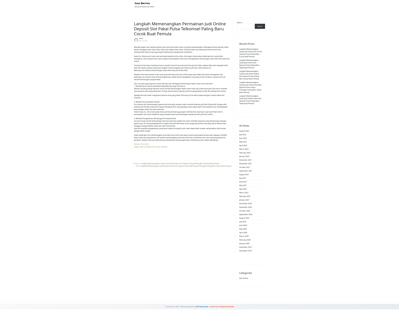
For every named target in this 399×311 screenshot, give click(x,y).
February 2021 (245, 196)
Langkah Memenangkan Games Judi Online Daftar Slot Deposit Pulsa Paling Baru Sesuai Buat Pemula (249, 75)
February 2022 (245, 153)
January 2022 (244, 156)
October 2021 (244, 167)
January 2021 (244, 200)
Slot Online (145, 144)
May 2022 (243, 142)
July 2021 (242, 178)
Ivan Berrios (142, 3)
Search (239, 22)
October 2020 (244, 211)
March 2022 (244, 149)
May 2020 (243, 229)
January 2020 (244, 243)
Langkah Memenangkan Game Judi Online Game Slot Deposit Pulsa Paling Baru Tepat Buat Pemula (250, 100)
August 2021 (244, 174)
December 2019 (245, 247)
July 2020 (242, 222)
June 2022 (243, 138)
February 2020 (245, 240)
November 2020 (245, 207)
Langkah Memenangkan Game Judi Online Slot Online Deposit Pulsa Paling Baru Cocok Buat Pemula (250, 53)
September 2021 (245, 171)
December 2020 (245, 203)
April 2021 (243, 189)
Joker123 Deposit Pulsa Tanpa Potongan (153, 147)
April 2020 (243, 232)
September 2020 (245, 214)
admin (141, 38)
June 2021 (243, 182)
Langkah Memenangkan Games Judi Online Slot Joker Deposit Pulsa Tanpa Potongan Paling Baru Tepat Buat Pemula (250, 87)
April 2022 (243, 145)
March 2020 (244, 236)
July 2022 (242, 134)
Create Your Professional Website (222, 307)
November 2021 (245, 163)
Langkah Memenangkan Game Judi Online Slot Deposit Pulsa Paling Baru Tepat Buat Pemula (249, 64)
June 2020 (243, 225)
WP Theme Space (202, 307)
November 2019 (245, 251)
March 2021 (244, 192)
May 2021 (243, 185)
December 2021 (245, 160)
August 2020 (244, 218)
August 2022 (244, 131)
